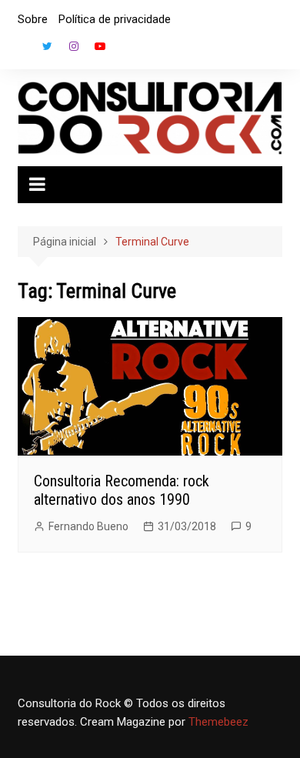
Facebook (21, 50)
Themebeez (218, 722)
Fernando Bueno (88, 526)
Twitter (47, 46)
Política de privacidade (114, 19)
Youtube (100, 46)
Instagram (73, 46)
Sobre (33, 19)
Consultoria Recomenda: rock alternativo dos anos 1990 (121, 490)
